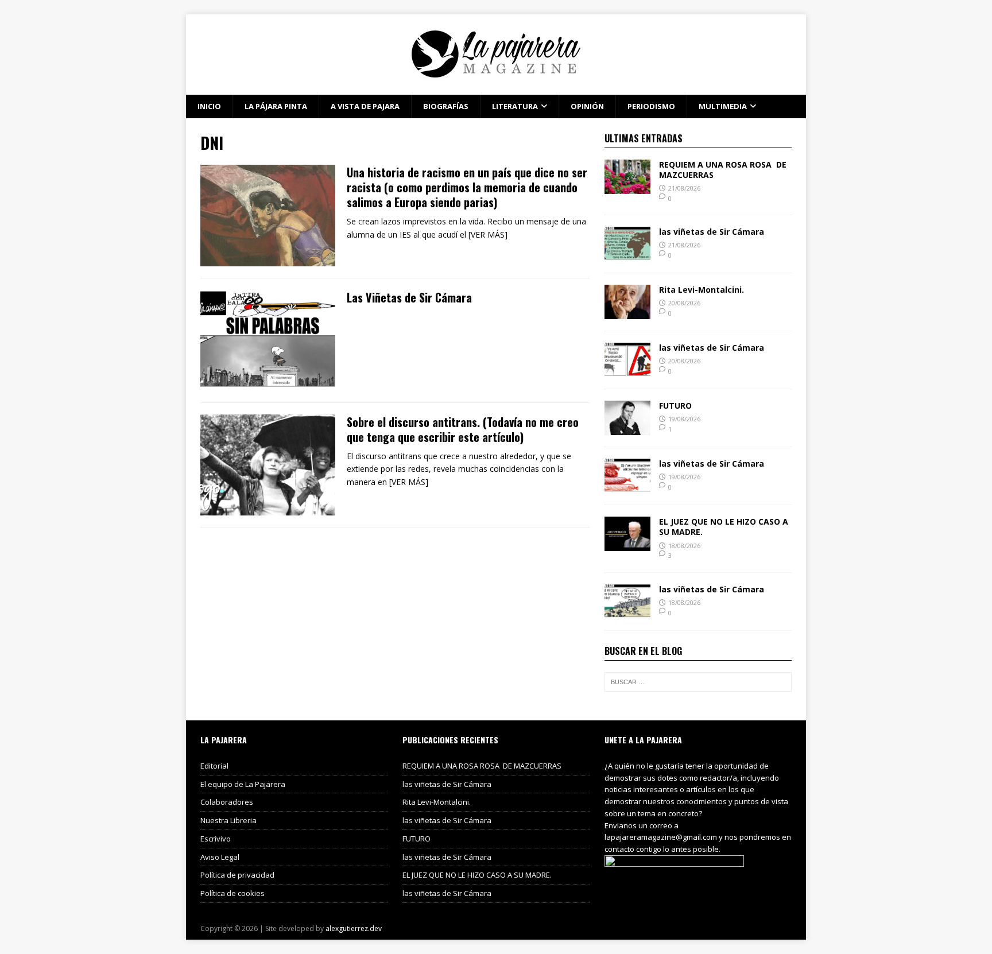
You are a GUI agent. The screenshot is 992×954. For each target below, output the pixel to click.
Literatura (515, 106)
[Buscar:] (698, 682)
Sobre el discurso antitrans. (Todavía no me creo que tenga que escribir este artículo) (463, 429)
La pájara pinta (276, 106)
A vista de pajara (365, 106)
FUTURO (675, 405)
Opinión (587, 106)
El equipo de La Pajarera (242, 784)
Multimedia (723, 106)
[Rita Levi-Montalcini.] (627, 312)
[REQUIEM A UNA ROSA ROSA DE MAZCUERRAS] (627, 186)
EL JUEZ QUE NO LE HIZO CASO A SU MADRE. (723, 526)
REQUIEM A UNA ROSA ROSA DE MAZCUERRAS (722, 169)
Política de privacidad (237, 875)
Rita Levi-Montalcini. (701, 289)
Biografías (445, 106)
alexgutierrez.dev (354, 928)
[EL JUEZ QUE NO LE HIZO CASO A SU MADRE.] (627, 544)
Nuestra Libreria (228, 820)
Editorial (214, 766)
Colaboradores (226, 802)
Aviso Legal (219, 857)
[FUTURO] (627, 428)
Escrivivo (215, 838)
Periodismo (651, 106)
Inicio (209, 106)
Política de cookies (232, 893)
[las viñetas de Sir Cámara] (627, 254)
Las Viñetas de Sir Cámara (409, 297)
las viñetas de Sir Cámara (711, 231)
